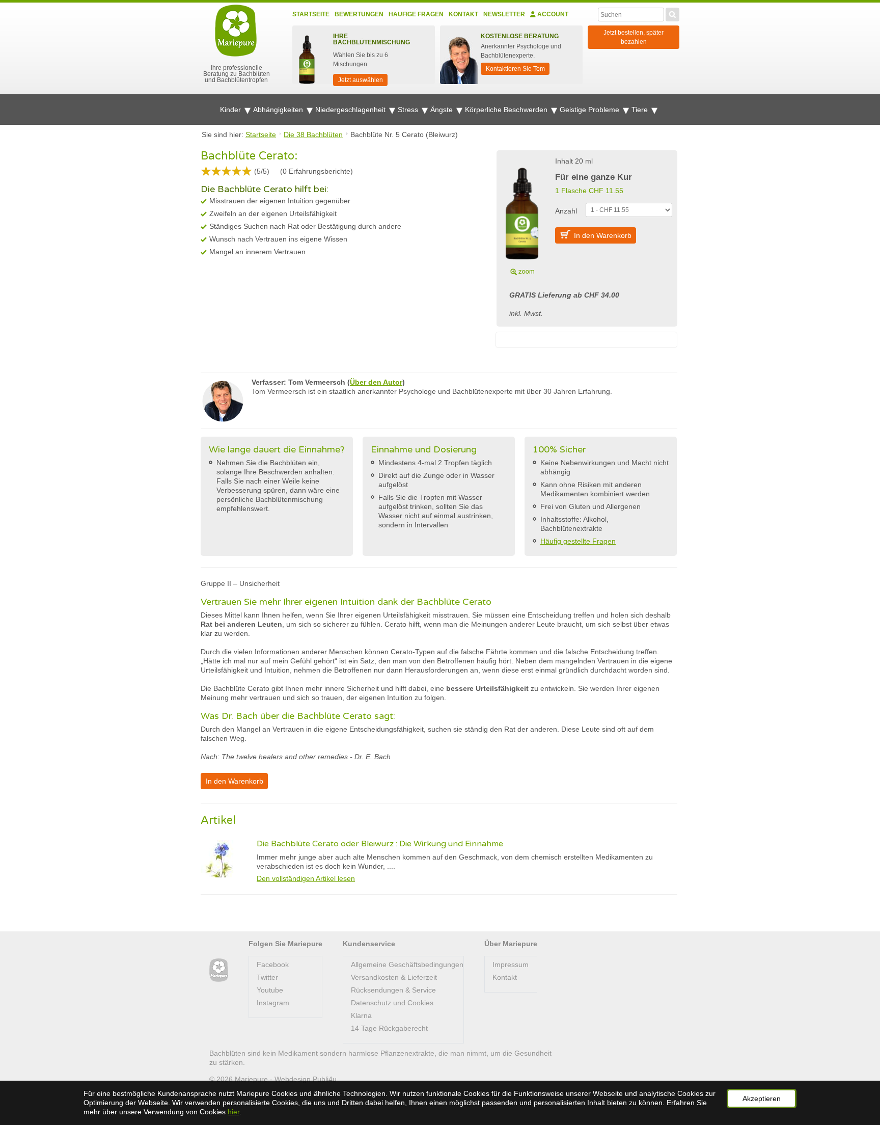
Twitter (267, 977)
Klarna (361, 1015)
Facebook (273, 964)
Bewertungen (359, 14)
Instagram (273, 1003)
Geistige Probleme (590, 109)
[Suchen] (672, 13)
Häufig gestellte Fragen (578, 541)
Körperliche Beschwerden (507, 109)
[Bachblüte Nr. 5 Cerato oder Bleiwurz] (522, 215)
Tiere (640, 109)
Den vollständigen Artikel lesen (306, 878)
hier (233, 1112)
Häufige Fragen (416, 14)
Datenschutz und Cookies (392, 1003)
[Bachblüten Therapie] (218, 970)
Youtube (270, 990)
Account (552, 14)
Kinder (231, 109)
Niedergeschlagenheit (351, 109)
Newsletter (504, 14)
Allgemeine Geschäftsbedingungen (407, 964)
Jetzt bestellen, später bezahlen (633, 37)
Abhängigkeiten (279, 109)
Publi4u (325, 1079)
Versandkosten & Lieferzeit (394, 977)
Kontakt (463, 14)
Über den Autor (376, 382)
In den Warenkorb (602, 235)
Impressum (510, 964)
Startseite (310, 14)
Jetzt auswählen (360, 80)
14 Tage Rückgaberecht (389, 1028)
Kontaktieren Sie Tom (515, 68)
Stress (409, 109)
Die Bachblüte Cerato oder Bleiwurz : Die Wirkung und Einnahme (380, 844)
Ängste (442, 109)
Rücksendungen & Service (393, 990)
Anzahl (566, 211)
